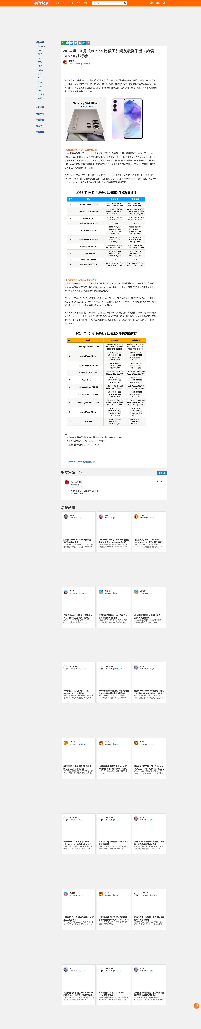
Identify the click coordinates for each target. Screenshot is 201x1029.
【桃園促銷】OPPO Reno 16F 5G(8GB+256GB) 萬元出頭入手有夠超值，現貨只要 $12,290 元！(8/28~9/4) (149, 540)
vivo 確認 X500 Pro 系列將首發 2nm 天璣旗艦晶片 (147, 616)
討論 (71, 3)
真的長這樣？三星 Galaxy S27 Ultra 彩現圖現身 (111, 993)
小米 (39, 74)
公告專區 (40, 132)
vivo (39, 58)
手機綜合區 (86, 64)
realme (40, 70)
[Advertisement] (114, 569)
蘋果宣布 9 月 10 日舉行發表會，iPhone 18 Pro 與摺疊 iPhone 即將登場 (78, 842)
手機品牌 (40, 42)
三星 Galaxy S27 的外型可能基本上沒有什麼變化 (113, 842)
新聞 (57, 3)
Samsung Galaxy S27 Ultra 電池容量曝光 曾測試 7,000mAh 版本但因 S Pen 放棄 (114, 540)
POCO (40, 82)
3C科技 (39, 126)
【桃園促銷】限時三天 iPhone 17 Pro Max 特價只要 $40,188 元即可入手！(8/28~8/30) (113, 767)
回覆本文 (162, 473)
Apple (40, 50)
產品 (78, 3)
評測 (64, 3)
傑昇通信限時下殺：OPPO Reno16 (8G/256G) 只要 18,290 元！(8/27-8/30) (148, 767)
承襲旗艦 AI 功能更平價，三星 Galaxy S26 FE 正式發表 (76, 691)
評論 (196, 1005)
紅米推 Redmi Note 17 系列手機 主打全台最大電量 (78, 540)
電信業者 (40, 113)
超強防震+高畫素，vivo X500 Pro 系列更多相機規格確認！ (113, 616)
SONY (40, 54)
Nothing (41, 94)
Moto (40, 90)
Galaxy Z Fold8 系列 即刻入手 (81, 461)
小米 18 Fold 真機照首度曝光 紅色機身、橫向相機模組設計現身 (149, 842)
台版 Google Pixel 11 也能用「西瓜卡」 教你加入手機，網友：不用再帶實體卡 (149, 691)
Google (40, 78)
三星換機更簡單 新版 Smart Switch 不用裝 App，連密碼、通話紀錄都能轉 (78, 993)
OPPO (40, 62)
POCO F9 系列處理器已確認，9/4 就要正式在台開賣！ (78, 918)
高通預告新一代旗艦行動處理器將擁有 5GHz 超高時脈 (149, 918)
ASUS (40, 66)
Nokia (40, 86)
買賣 (85, 3)
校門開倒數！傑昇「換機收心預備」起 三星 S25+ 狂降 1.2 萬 (78, 767)
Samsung (41, 46)
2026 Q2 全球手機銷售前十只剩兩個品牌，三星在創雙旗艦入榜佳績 (114, 691)
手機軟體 (40, 119)
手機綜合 (41, 98)
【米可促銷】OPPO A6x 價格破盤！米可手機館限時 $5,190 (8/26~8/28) (114, 918)
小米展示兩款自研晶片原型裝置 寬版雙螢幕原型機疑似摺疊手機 (149, 993)
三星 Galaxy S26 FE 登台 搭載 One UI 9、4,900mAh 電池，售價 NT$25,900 (78, 616)
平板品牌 (40, 107)
